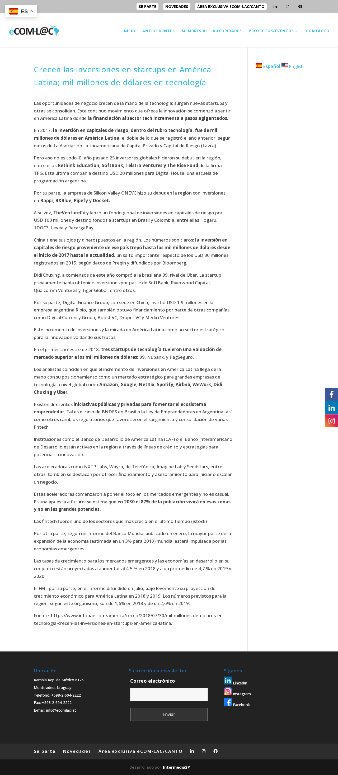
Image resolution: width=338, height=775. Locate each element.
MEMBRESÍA (194, 31)
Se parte (147, 6)
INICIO (129, 31)
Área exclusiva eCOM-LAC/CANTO (231, 6)
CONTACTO (318, 31)
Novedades (176, 6)
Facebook (241, 704)
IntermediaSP (176, 767)
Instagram (241, 693)
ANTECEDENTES (158, 31)
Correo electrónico (152, 681)
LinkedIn (239, 683)
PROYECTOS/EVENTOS (271, 31)
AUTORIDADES (227, 31)
